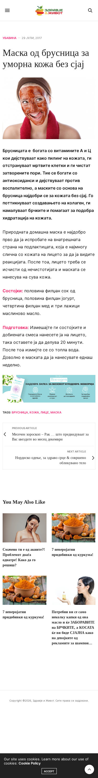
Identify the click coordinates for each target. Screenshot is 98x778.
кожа (34, 412)
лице (45, 412)
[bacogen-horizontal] (49, 388)
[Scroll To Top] (89, 769)
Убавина (9, 38)
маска (55, 412)
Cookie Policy (30, 763)
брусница (20, 412)
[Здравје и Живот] (49, 10)
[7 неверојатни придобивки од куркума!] (74, 527)
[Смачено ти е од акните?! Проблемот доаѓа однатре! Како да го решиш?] (25, 527)
